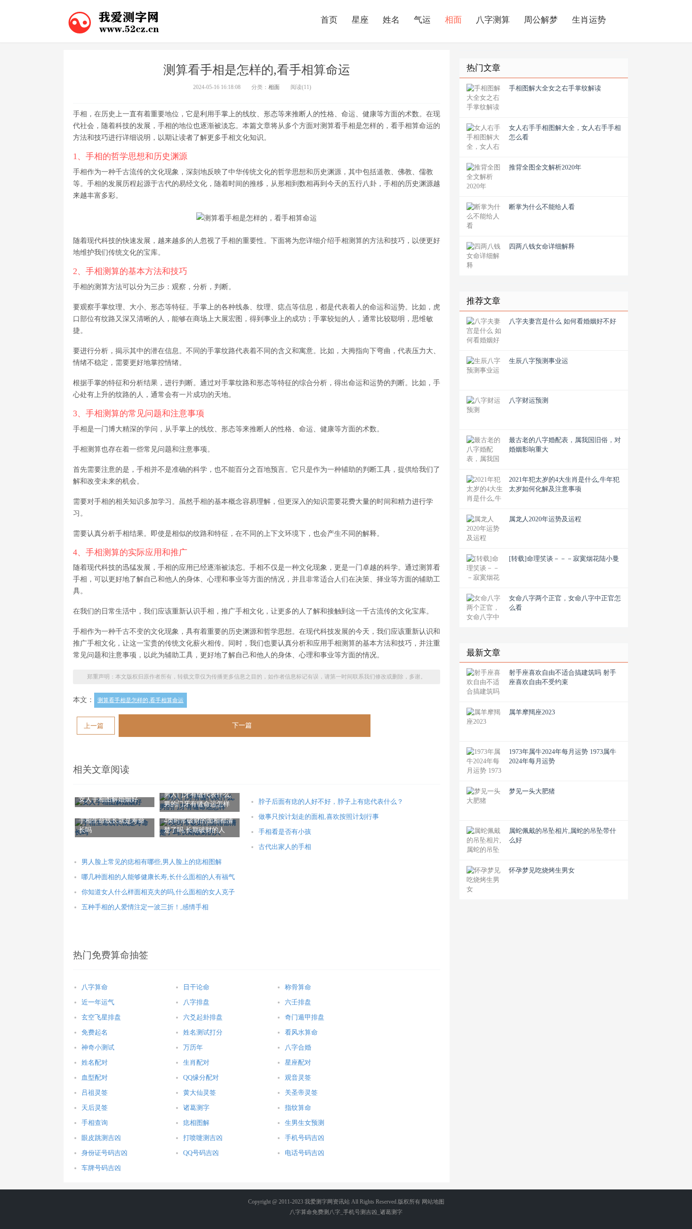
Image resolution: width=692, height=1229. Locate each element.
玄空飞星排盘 (101, 1017)
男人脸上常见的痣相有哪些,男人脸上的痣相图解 (151, 861)
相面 (453, 19)
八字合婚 (298, 1047)
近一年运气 (97, 1002)
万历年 (193, 1047)
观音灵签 (298, 1077)
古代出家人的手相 (284, 846)
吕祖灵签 (94, 1092)
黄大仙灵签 (199, 1092)
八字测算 (493, 19)
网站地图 (433, 1201)
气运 (422, 19)
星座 (360, 19)
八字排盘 (196, 1002)
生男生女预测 (304, 1122)
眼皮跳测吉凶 (101, 1137)
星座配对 (298, 1062)
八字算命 (94, 987)
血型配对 (94, 1077)
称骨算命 (298, 987)
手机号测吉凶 (360, 1212)
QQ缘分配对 (201, 1077)
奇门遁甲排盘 (304, 1017)
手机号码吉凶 (304, 1137)
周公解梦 (541, 19)
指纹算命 (298, 1107)
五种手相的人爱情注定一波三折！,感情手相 (145, 907)
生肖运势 (589, 19)
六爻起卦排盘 (203, 1017)
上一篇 (94, 725)
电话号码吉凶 (304, 1152)
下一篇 (242, 725)
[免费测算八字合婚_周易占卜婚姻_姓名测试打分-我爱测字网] (114, 21)
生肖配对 (196, 1062)
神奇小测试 (97, 1047)
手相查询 (94, 1122)
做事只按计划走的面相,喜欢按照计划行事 (318, 816)
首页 (329, 19)
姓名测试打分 (203, 1032)
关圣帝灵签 (301, 1092)
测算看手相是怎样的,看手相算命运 (140, 700)
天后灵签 (94, 1107)
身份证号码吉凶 (104, 1152)
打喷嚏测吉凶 (203, 1137)
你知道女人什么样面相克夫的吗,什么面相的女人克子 (158, 892)
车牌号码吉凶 (101, 1168)
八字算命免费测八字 (315, 1212)
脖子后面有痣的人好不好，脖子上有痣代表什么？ (330, 801)
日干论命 (196, 987)
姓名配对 (94, 1062)
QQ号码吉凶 (201, 1152)
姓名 (391, 19)
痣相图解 (196, 1122)
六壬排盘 (298, 1002)
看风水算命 (301, 1032)
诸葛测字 (196, 1107)
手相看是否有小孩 (284, 831)
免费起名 (94, 1032)
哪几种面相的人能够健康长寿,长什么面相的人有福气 (158, 877)
